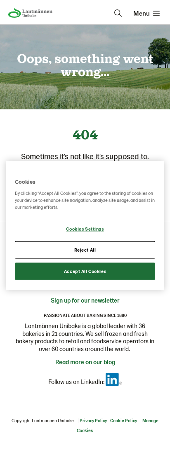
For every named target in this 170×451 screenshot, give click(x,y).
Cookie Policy (123, 420)
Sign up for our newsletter (85, 300)
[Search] (118, 13)
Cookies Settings (85, 228)
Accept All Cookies (85, 271)
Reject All (85, 249)
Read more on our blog (85, 361)
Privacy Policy (93, 420)
